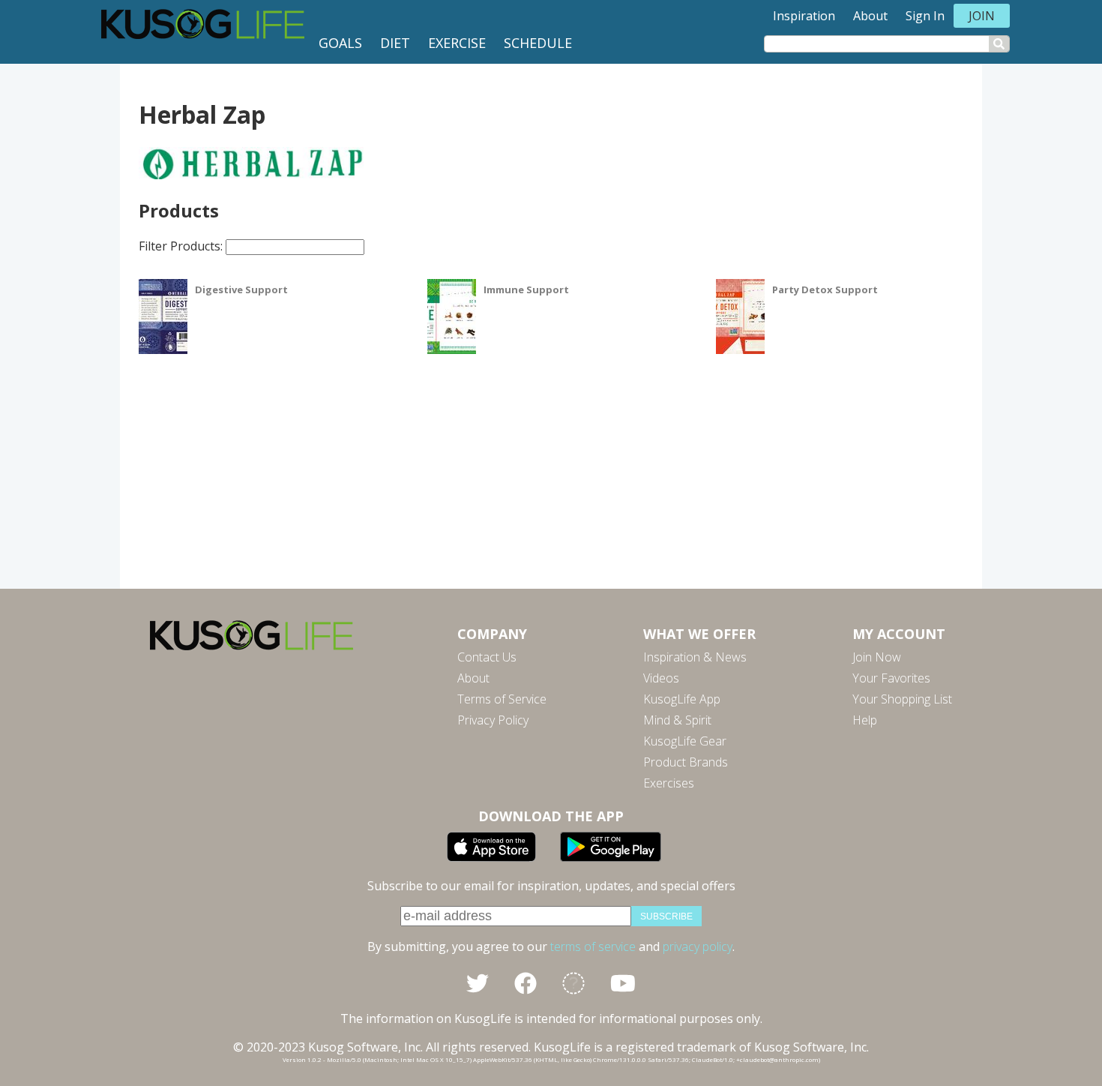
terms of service (593, 946)
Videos (661, 678)
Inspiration (804, 16)
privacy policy (697, 946)
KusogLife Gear (684, 741)
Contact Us (487, 657)
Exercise (457, 43)
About (870, 16)
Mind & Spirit (677, 720)
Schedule (538, 43)
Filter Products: (182, 246)
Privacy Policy (493, 720)
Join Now (876, 657)
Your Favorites (891, 678)
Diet (395, 43)
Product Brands (685, 762)
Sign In (925, 16)
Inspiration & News (695, 657)
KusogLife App (681, 699)
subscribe (666, 916)
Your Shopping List (902, 699)
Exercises (668, 783)
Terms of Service (502, 699)
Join (982, 16)
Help (864, 720)
